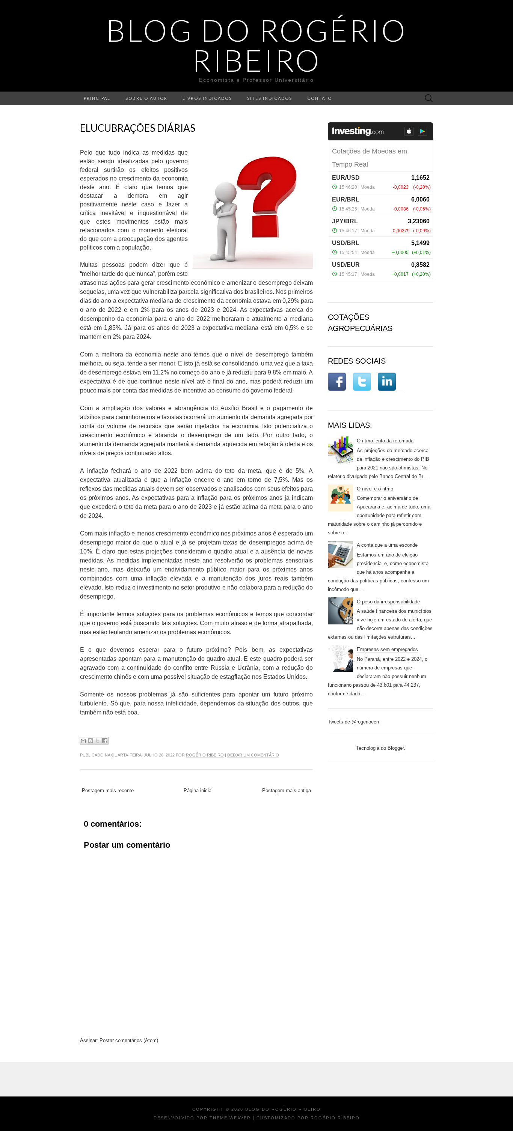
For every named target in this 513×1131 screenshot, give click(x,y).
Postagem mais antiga (286, 790)
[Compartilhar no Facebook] (105, 740)
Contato (319, 98)
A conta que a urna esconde (387, 545)
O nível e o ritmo (375, 489)
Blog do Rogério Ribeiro (256, 45)
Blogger (396, 748)
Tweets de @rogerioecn (353, 722)
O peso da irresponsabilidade (388, 602)
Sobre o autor (146, 98)
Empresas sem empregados (387, 649)
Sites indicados (269, 98)
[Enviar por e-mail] (83, 740)
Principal (97, 98)
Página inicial (198, 790)
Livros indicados (207, 98)
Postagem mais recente (108, 790)
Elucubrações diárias (137, 128)
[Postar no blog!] (90, 740)
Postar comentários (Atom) (129, 1040)
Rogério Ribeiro (205, 755)
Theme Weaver (230, 1118)
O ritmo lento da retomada (385, 441)
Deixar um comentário (253, 755)
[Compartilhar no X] (97, 740)
